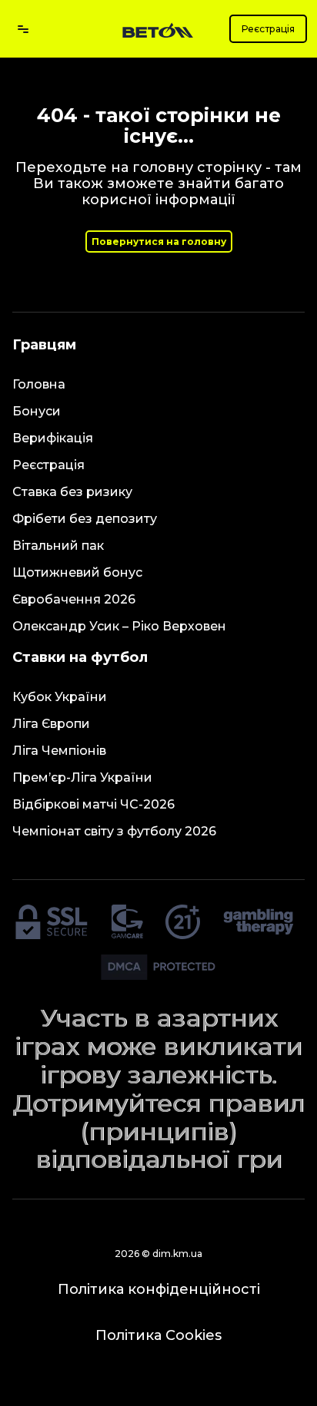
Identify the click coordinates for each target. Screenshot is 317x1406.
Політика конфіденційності (159, 1289)
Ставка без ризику (72, 492)
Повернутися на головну (159, 241)
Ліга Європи (51, 723)
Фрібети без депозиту (84, 518)
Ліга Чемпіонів (59, 750)
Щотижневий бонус (77, 572)
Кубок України (59, 697)
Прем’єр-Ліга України (82, 777)
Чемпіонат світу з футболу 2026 (114, 831)
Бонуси (36, 411)
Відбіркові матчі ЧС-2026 (93, 804)
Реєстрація (268, 29)
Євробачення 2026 (73, 599)
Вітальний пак (58, 545)
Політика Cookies (158, 1335)
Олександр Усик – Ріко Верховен (119, 626)
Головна (38, 384)
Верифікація (52, 438)
